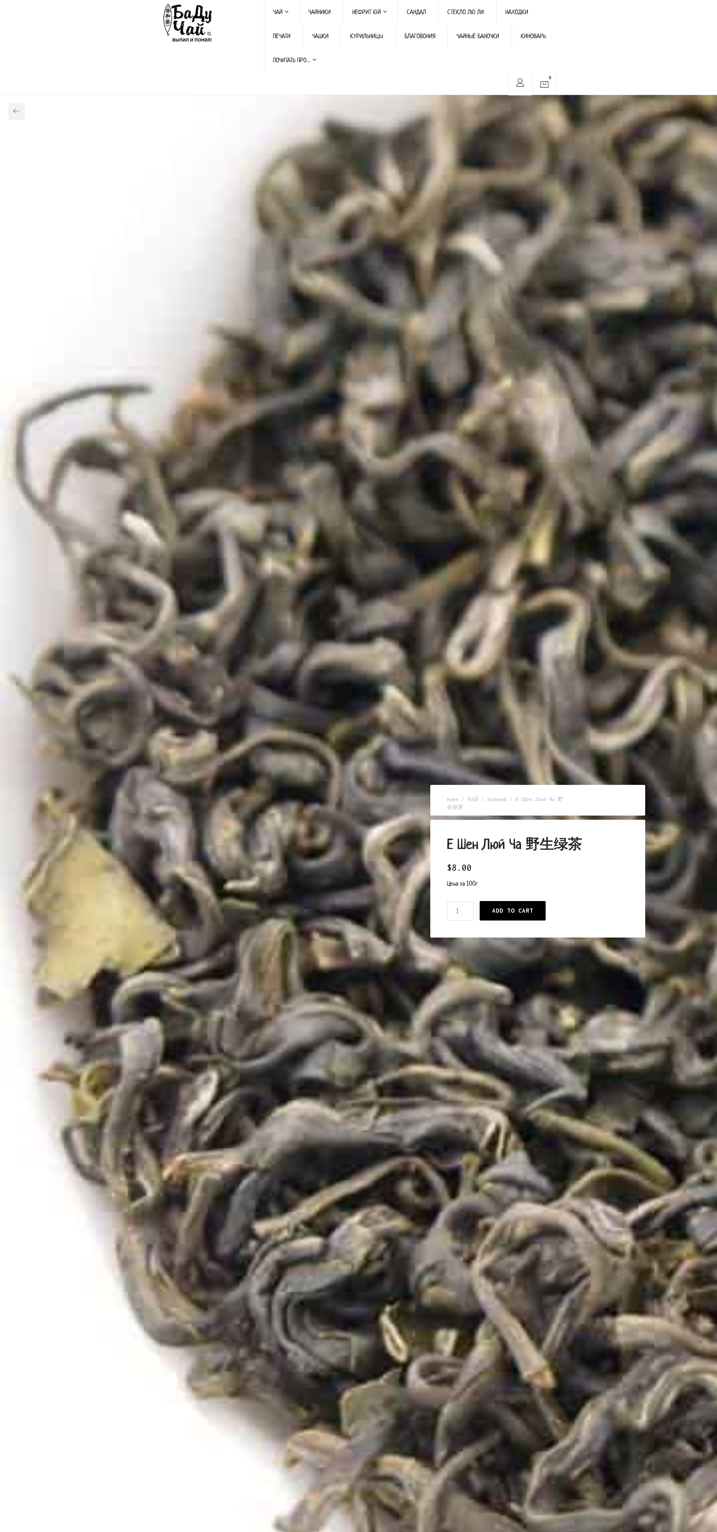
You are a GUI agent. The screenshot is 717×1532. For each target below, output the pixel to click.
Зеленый (497, 799)
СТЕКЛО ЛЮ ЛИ (465, 12)
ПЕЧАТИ (281, 36)
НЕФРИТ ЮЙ (366, 12)
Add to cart (512, 910)
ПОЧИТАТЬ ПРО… (291, 60)
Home (452, 799)
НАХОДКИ (516, 12)
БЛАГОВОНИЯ (420, 36)
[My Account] (520, 84)
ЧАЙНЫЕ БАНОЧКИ (477, 36)
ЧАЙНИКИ (319, 12)
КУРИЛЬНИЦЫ (366, 36)
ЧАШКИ (320, 36)
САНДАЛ (416, 12)
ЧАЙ (278, 12)
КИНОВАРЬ (533, 36)
